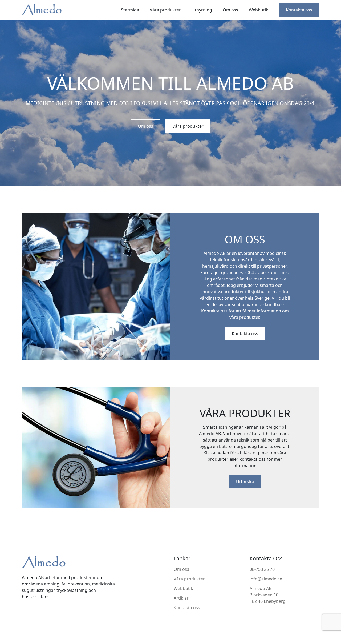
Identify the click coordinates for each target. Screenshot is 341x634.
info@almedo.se (266, 579)
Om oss (230, 10)
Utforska (245, 482)
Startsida (130, 10)
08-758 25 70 (262, 569)
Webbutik (258, 10)
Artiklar (181, 598)
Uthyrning (202, 10)
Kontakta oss (299, 10)
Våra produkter (165, 10)
